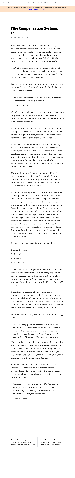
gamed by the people (31, 233)
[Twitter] (69, 2)
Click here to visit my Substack (37, 9)
